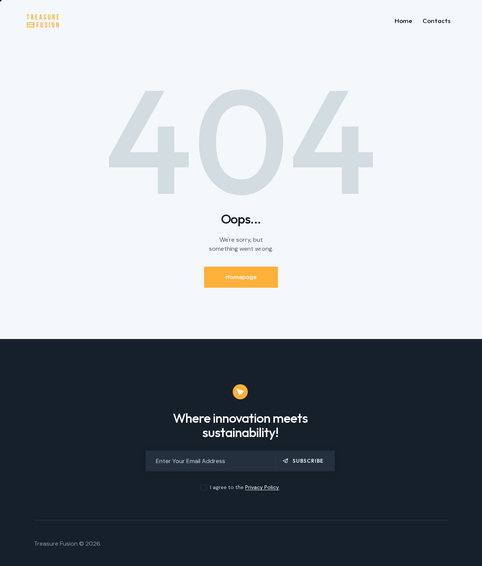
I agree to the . (245, 487)
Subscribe (308, 460)
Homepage (241, 277)
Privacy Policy (262, 487)
